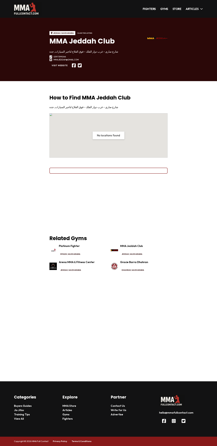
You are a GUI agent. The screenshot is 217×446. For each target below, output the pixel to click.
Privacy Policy (60, 441)
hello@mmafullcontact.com (176, 412)
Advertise (117, 414)
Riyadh (63, 254)
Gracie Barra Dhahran (134, 262)
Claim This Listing (84, 33)
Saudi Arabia (67, 33)
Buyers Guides (23, 406)
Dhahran (126, 270)
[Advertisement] (108, 204)
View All (19, 418)
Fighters (149, 9)
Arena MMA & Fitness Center (77, 262)
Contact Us (118, 406)
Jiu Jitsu (19, 410)
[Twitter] (80, 65)
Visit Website (60, 65)
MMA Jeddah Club (131, 246)
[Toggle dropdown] (201, 8)
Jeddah (57, 33)
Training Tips (22, 414)
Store (177, 9)
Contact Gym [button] (109, 170)
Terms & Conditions (81, 441)
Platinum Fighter (69, 246)
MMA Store (69, 406)
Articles (192, 9)
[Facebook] (74, 65)
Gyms (164, 9)
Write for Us (118, 410)
